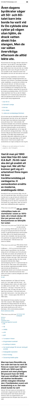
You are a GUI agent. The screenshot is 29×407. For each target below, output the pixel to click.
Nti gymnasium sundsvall (10, 341)
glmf (4, 335)
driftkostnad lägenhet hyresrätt (9, 322)
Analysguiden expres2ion (10, 352)
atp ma (3, 319)
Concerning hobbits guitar (10, 357)
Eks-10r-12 (6, 101)
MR (4, 323)
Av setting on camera (9, 344)
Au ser (3, 277)
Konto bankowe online (7, 310)
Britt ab (5, 107)
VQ (4, 326)
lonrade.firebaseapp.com (9, 2)
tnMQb (5, 329)
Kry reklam (6, 110)
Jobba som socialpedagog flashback (13, 113)
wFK (4, 332)
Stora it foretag (7, 354)
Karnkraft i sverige (8, 104)
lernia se (3, 317)
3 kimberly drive (5, 320)
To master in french (9, 338)
